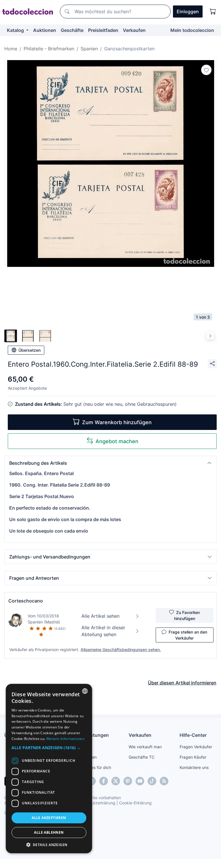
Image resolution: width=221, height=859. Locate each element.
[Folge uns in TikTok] (152, 781)
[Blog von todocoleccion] (164, 781)
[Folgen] (206, 70)
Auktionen (44, 30)
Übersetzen (29, 350)
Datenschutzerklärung (94, 802)
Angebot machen (117, 441)
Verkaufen (134, 30)
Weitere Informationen (65, 738)
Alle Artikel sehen (100, 616)
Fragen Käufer (193, 757)
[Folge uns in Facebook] (103, 781)
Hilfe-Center (193, 735)
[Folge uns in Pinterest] (127, 781)
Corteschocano (25, 601)
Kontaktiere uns (194, 767)
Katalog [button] (16, 30)
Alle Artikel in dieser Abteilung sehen (103, 631)
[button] (110, 463)
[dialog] (49, 768)
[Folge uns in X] (115, 781)
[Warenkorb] (212, 11)
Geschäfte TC (142, 757)
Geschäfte (72, 30)
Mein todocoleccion (192, 30)
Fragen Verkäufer (196, 746)
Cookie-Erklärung (135, 802)
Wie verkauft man (145, 746)
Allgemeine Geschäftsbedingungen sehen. (121, 649)
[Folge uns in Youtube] (140, 781)
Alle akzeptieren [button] (49, 817)
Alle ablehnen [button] (49, 832)
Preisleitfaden (103, 30)
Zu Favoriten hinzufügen (187, 615)
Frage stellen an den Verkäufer (188, 635)
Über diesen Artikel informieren (182, 683)
